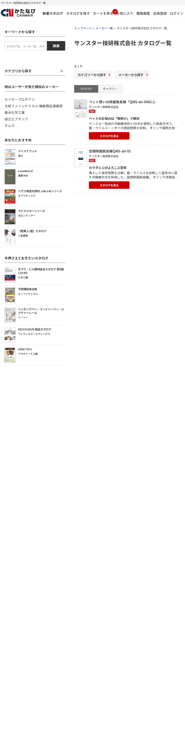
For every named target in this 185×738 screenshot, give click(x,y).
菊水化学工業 (15, 112)
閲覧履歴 (143, 13)
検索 (56, 45)
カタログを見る (109, 136)
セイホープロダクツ (20, 99)
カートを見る (103, 13)
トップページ (83, 28)
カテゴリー (92, 74)
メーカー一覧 (104, 28)
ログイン (176, 13)
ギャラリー (110, 88)
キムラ (9, 125)
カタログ (86, 88)
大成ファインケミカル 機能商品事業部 (34, 105)
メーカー (130, 74)
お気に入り (124, 13)
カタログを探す (78, 13)
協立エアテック (16, 119)
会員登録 (160, 13)
